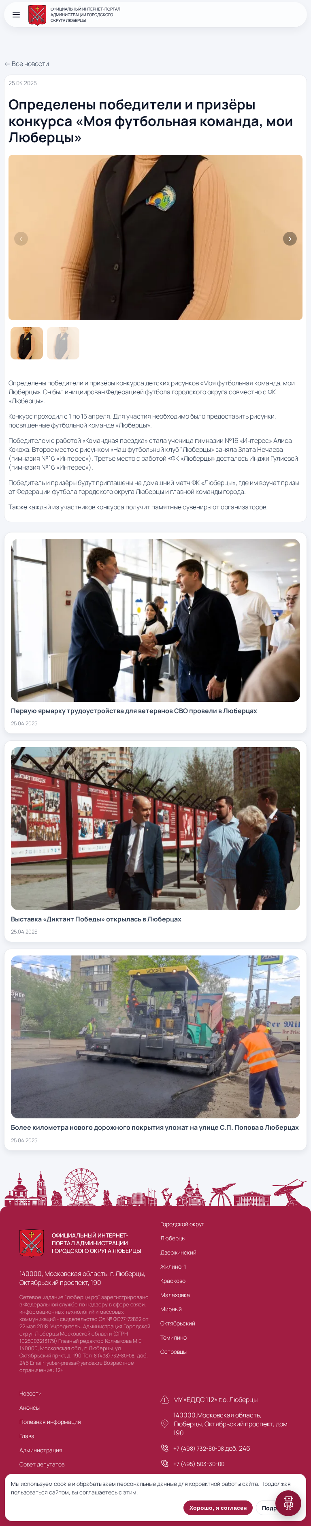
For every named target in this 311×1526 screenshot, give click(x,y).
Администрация (40, 1450)
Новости (30, 1393)
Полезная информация (50, 1422)
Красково (172, 1280)
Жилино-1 (173, 1266)
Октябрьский (177, 1323)
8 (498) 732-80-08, (115, 1356)
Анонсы (29, 1407)
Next (290, 239)
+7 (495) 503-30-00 (198, 1464)
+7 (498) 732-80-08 (198, 1448)
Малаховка (175, 1295)
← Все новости (26, 63)
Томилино (173, 1337)
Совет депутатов (41, 1464)
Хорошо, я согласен (218, 1508)
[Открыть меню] (16, 14)
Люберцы (172, 1238)
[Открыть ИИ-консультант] (288, 1503)
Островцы (173, 1351)
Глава (26, 1436)
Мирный (171, 1309)
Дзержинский (178, 1252)
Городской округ (182, 1224)
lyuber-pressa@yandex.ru (73, 1363)
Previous (21, 239)
